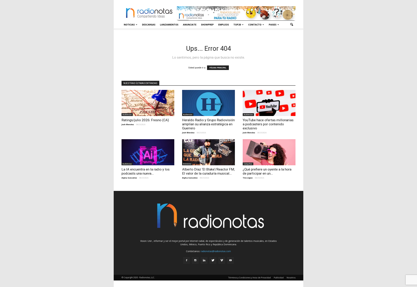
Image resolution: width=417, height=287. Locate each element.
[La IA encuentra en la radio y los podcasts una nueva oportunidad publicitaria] (148, 152)
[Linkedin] (204, 260)
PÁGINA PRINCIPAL (217, 68)
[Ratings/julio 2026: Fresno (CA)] (148, 103)
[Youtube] (230, 260)
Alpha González (129, 178)
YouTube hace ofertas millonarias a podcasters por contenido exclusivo (268, 124)
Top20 (237, 24)
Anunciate (189, 24)
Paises (272, 24)
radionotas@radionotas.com (216, 251)
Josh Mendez (128, 124)
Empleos (223, 24)
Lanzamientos (169, 24)
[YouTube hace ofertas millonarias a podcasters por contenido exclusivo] (269, 103)
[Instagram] (195, 260)
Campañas (248, 164)
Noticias (129, 24)
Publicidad (279, 277)
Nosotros (291, 277)
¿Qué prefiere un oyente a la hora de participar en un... (267, 171)
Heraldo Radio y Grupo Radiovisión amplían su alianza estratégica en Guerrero (208, 124)
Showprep (207, 24)
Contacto (254, 24)
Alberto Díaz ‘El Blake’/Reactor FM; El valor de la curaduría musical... (208, 171)
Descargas (148, 24)
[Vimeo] (221, 260)
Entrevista (187, 164)
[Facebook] (186, 260)
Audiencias (127, 114)
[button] (291, 25)
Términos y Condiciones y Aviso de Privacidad (249, 277)
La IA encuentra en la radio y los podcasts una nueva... (146, 171)
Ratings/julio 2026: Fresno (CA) (145, 120)
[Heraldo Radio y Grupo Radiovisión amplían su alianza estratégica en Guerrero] (208, 103)
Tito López (248, 178)
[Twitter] (213, 260)
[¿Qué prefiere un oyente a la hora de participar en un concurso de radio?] (269, 152)
